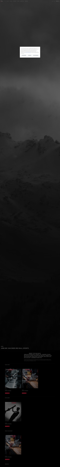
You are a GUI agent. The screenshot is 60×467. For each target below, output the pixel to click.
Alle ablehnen (29, 55)
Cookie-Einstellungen (24, 55)
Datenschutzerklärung (28, 52)
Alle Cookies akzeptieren (35, 55)
